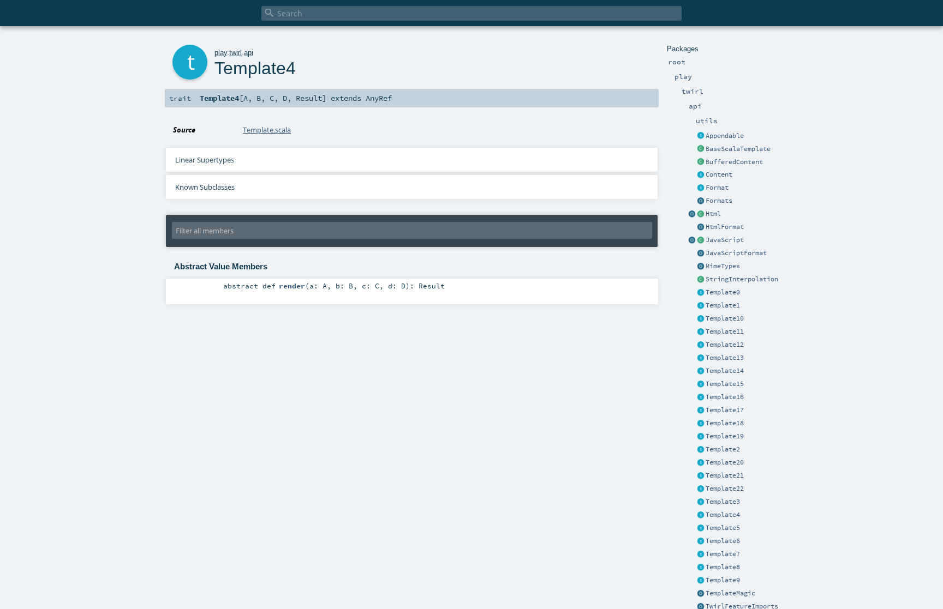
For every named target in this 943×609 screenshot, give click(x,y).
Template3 (723, 501)
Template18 (725, 423)
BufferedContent (734, 162)
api (248, 53)
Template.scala (267, 130)
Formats (719, 200)
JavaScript (725, 240)
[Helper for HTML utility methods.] (692, 214)
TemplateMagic (730, 593)
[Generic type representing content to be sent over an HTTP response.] (700, 175)
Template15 (725, 384)
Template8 (723, 567)
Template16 (725, 397)
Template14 (725, 371)
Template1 (723, 305)
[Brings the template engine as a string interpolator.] (700, 279)
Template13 (725, 357)
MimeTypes (723, 266)
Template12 (725, 344)
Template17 (725, 410)
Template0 (723, 292)
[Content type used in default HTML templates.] (700, 214)
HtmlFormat (725, 227)
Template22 (725, 488)
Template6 (723, 541)
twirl (235, 53)
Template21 (725, 475)
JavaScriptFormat (736, 253)
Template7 (723, 554)
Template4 (723, 514)
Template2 (723, 449)
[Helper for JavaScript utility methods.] (692, 240)
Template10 (725, 318)
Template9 (723, 580)
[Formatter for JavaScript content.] (700, 253)
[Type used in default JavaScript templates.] (700, 240)
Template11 (725, 331)
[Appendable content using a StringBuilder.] (700, 162)
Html (713, 214)
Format (717, 187)
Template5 (723, 528)
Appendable (725, 136)
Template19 (725, 436)
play (220, 53)
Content (719, 174)
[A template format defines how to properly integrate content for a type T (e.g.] (700, 188)
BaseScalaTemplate (738, 149)
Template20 (725, 462)
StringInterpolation (742, 279)
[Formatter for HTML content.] (700, 227)
